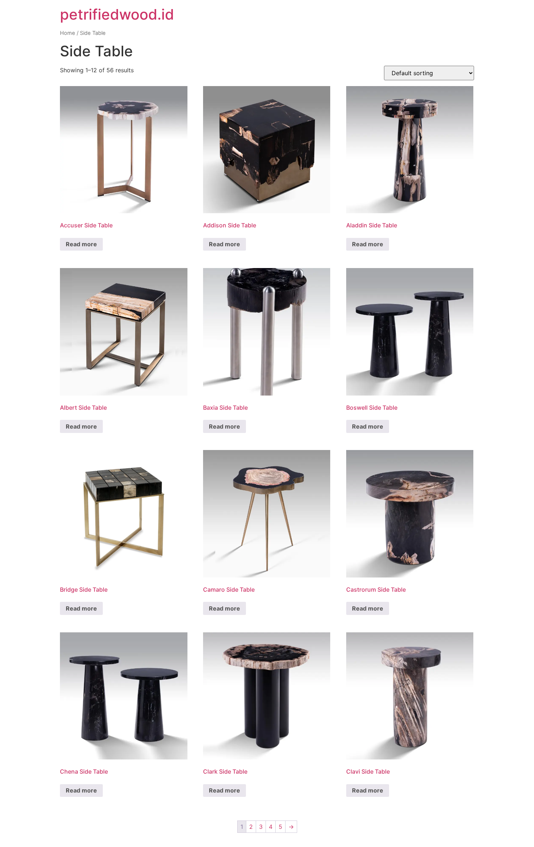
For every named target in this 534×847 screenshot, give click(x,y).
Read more (81, 244)
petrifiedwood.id (117, 14)
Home (67, 33)
